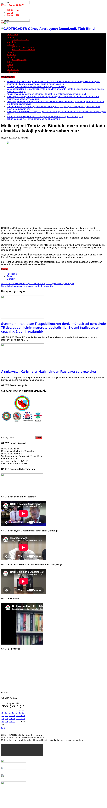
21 (17, 718)
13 (13, 715)
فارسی (10, 12)
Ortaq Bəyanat (19, 59)
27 (13, 721)
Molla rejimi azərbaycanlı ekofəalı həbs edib (27, 286)
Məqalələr (12, 42)
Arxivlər (5, 698)
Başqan (10, 52)
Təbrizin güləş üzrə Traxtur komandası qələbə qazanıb (33, 119)
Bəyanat (11, 57)
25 (6, 721)
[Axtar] (2, 3)
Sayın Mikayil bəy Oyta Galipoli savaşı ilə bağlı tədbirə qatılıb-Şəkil (37, 283)
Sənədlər (11, 54)
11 (6, 715)
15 (20, 715)
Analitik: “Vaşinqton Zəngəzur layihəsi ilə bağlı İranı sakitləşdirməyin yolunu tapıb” (47, 94)
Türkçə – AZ (13, 10)
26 (10, 721)
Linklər (10, 64)
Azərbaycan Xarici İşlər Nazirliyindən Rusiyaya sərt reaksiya (36, 86)
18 (6, 718)
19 (10, 718)
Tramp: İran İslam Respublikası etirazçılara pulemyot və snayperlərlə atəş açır (45, 116)
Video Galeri (13, 69)
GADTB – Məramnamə (23, 49)
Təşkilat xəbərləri (20, 39)
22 (20, 718)
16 (23, 715)
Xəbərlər (11, 37)
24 (3, 721)
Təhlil (9, 62)
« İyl (3, 727)
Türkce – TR (13, 15)
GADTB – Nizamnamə (23, 47)
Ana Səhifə (12, 34)
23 (23, 718)
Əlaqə (10, 67)
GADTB (10, 44)
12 (10, 715)
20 (13, 718)
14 (17, 715)
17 (3, 718)
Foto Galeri (12, 72)
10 (3, 715)
